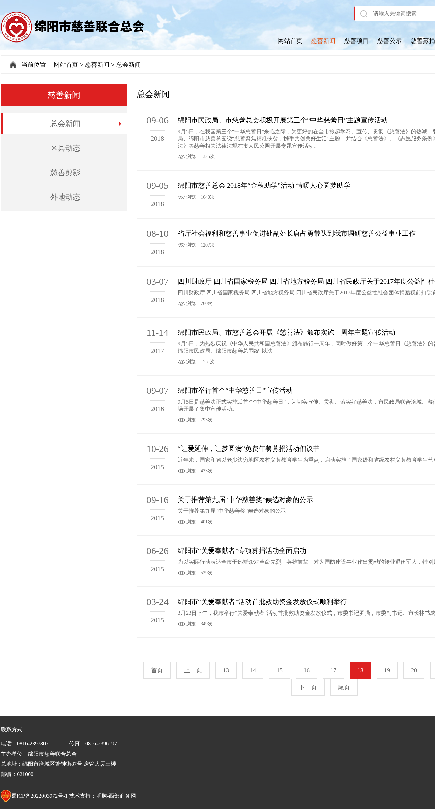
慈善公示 (389, 40)
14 (253, 670)
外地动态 (65, 197)
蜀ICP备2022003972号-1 (39, 796)
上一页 (193, 670)
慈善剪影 (65, 172)
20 (414, 670)
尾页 (344, 687)
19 (387, 670)
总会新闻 (65, 123)
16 (306, 670)
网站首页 (290, 40)
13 (226, 670)
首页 (157, 670)
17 (333, 670)
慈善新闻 (323, 40)
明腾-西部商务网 (116, 796)
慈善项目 (356, 40)
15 (280, 670)
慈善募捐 (423, 40)
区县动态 (65, 148)
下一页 (308, 687)
